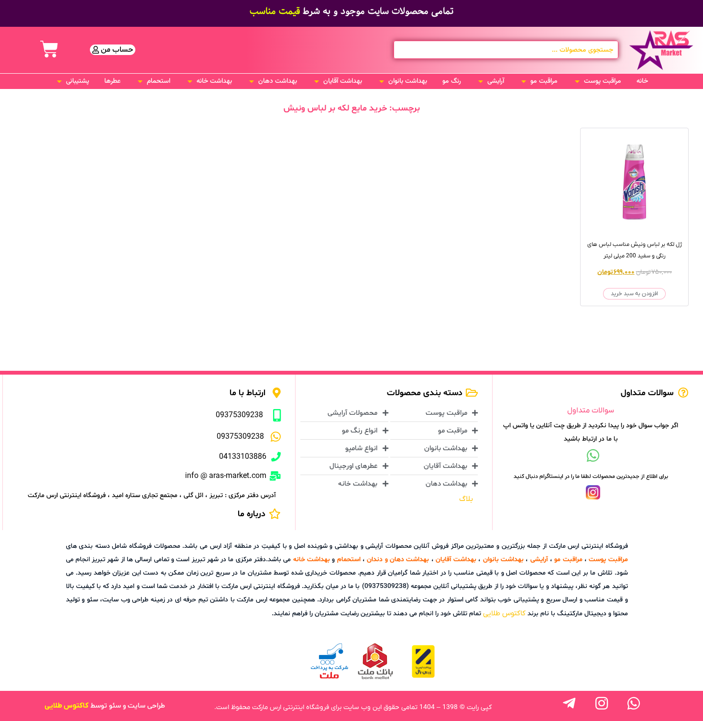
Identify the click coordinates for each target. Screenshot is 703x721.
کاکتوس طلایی (504, 613)
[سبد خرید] (49, 49)
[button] (597, 81)
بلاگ (466, 499)
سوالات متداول (590, 410)
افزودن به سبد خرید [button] (634, 294)
